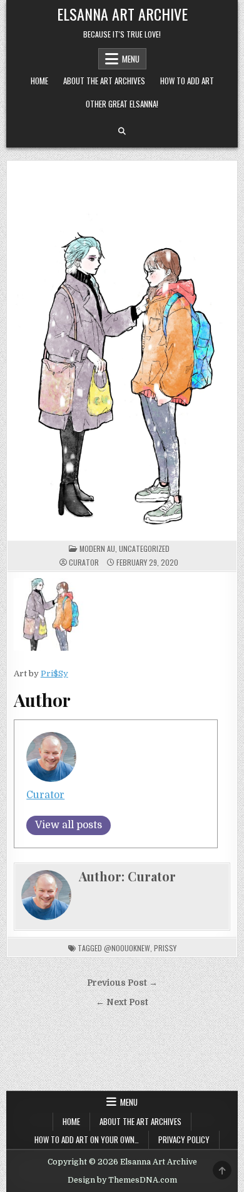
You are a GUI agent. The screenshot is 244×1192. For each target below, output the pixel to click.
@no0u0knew (127, 948)
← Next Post (122, 1002)
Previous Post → (122, 983)
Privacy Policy (184, 1139)
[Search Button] (122, 131)
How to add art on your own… (86, 1139)
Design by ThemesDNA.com (122, 1180)
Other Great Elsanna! (122, 104)
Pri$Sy (54, 673)
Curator (84, 562)
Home (39, 80)
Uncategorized (144, 548)
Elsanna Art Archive (122, 14)
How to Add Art (187, 80)
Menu (131, 59)
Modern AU (97, 548)
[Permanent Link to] (122, 351)
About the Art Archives (104, 80)
